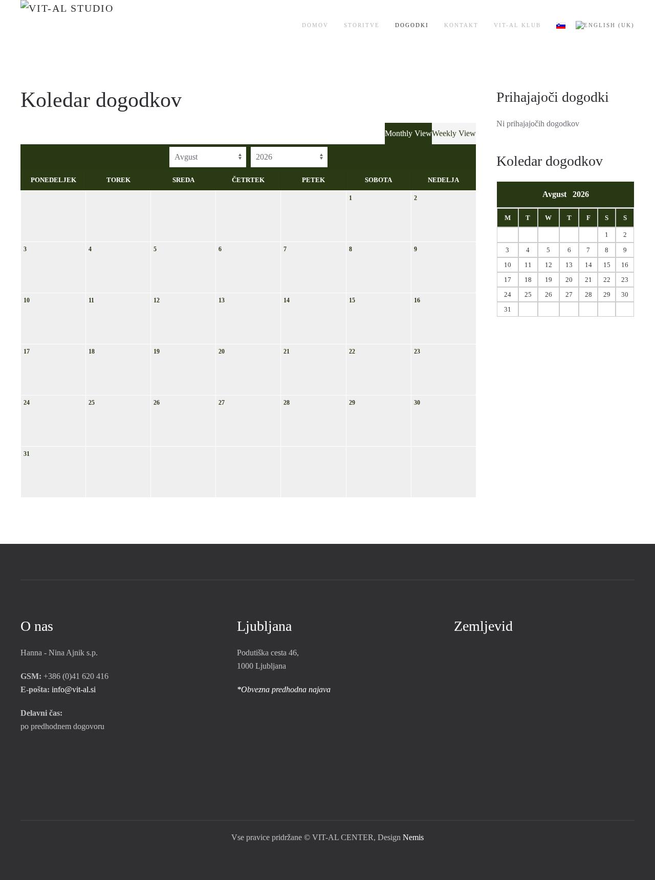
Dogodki (412, 25)
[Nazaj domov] (98, 25)
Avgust (557, 194)
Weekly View (454, 133)
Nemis (413, 837)
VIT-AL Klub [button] (517, 25)
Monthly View (408, 133)
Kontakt (461, 25)
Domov (315, 25)
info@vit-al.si (74, 689)
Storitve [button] (362, 25)
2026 (581, 194)
